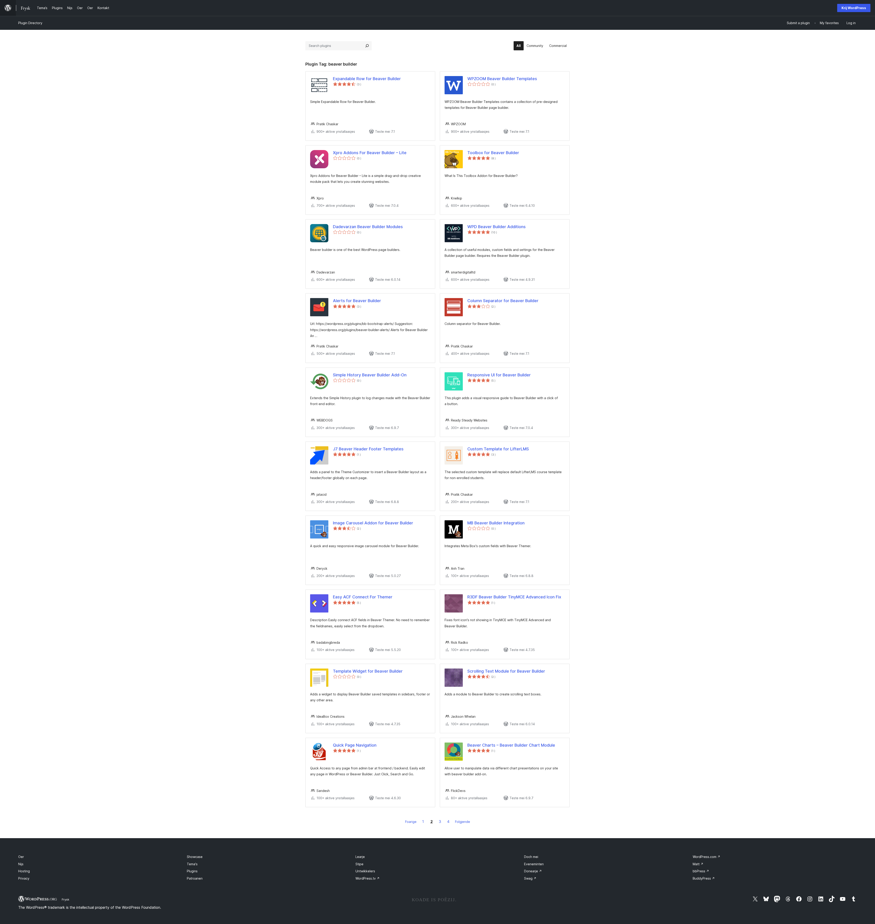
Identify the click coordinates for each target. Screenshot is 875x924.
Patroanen (195, 878)
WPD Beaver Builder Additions (496, 226)
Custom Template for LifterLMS (498, 449)
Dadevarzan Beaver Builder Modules (368, 226)
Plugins (192, 871)
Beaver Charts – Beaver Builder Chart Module (511, 745)
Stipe (359, 864)
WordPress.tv (367, 878)
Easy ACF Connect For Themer (362, 597)
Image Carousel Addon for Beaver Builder (373, 523)
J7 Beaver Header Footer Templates (368, 449)
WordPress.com (706, 857)
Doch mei (531, 857)
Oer (21, 857)
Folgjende (462, 822)
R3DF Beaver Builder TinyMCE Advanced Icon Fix (514, 597)
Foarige (411, 822)
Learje (360, 857)
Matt (698, 864)
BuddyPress (704, 878)
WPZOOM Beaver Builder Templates (502, 78)
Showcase (195, 857)
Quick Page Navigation (354, 745)
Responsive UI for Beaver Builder (499, 375)
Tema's (192, 864)
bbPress (701, 871)
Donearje (533, 871)
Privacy (23, 878)
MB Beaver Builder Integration (496, 523)
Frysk (65, 899)
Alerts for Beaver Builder (357, 300)
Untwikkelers (365, 871)
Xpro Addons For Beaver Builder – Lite (370, 152)
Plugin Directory (30, 23)
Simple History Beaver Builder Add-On (370, 375)
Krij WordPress (854, 8)
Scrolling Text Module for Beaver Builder (506, 671)
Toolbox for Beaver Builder (493, 152)
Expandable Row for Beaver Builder (367, 78)
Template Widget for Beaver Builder (368, 671)
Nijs (20, 864)
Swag (530, 878)
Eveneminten (534, 864)
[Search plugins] (367, 45)
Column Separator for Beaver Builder (502, 300)
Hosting (24, 871)
